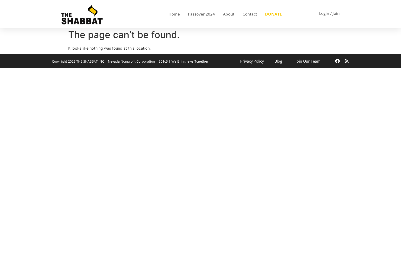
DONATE (273, 14)
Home (174, 14)
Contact (250, 14)
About (228, 14)
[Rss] (346, 61)
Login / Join (329, 13)
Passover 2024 (201, 14)
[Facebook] (337, 61)
